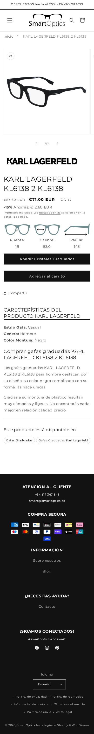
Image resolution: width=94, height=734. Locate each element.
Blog (47, 571)
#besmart (58, 639)
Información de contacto (31, 704)
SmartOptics (26, 725)
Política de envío (39, 712)
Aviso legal (64, 712)
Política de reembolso (67, 696)
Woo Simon (80, 725)
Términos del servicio (69, 704)
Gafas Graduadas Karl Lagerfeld (63, 440)
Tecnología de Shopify (52, 725)
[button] (9, 20)
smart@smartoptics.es (47, 501)
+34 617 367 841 (47, 494)
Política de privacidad (31, 696)
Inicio (9, 36)
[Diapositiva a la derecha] (57, 143)
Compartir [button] (17, 293)
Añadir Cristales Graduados (47, 259)
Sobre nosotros (47, 560)
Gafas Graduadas (19, 440)
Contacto (47, 606)
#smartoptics (38, 639)
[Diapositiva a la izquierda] (36, 143)
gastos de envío (50, 212)
